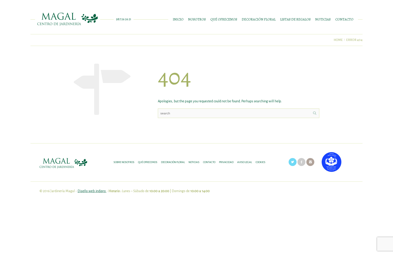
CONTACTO (344, 19)
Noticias (194, 162)
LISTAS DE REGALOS (295, 19)
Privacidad (226, 162)
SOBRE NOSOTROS (123, 162)
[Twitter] (293, 162)
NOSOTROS (197, 19)
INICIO (178, 19)
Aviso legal (244, 162)
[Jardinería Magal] (67, 19)
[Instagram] (310, 162)
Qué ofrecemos (147, 162)
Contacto (209, 162)
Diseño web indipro (92, 191)
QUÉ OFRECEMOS (223, 19)
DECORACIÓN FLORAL (259, 19)
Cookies (260, 162)
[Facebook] (301, 162)
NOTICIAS (323, 19)
